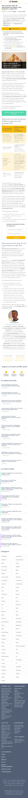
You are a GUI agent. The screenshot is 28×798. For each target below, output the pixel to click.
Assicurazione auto (18, 725)
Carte (3, 754)
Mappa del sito (6, 769)
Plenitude (4, 635)
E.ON (3, 590)
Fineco (17, 601)
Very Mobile (18, 666)
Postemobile (18, 635)
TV (16, 663)
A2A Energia (4, 556)
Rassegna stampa (7, 781)
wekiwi (3, 677)
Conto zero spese (18, 739)
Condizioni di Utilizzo (15, 781)
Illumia (17, 614)
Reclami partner (8, 785)
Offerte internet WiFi (6, 697)
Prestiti (17, 639)
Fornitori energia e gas (6, 741)
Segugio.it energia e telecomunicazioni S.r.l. (14, 790)
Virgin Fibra (4, 670)
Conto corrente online (19, 740)
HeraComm (18, 604)
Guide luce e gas (5, 734)
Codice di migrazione (6, 709)
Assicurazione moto (19, 726)
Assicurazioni (4, 566)
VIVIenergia (18, 670)
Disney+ (17, 587)
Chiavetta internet (18, 706)
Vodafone (4, 673)
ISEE (15, 71)
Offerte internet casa (6, 688)
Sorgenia (3, 652)
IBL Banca (4, 611)
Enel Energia (4, 594)
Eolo (17, 597)
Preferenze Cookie (20, 783)
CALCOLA (16, 237)
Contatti (21, 785)
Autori (9, 780)
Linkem (3, 625)
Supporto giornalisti (21, 780)
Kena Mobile (18, 621)
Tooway (3, 663)
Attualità (18, 566)
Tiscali (3, 659)
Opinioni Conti (17, 742)
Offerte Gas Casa (5, 728)
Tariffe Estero (17, 696)
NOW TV (18, 628)
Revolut (3, 646)
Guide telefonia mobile (19, 702)
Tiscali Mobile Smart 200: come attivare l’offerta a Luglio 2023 (20, 359)
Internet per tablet (18, 705)
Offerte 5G (16, 694)
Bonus (17, 573)
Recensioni (13, 780)
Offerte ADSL (4, 702)
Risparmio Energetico (20, 646)
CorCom (7, 335)
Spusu (17, 652)
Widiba (17, 677)
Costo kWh (4, 738)
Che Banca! (18, 577)
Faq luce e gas (4, 735)
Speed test (4, 708)
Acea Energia (19, 556)
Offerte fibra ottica (5, 690)
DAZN (3, 587)
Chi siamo (5, 780)
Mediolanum (18, 625)
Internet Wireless (5, 621)
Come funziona (6, 771)
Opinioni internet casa (6, 715)
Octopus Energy (5, 632)
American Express (20, 559)
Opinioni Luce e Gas (6, 732)
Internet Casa (19, 618)
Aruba (17, 563)
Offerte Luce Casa (5, 726)
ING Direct (4, 618)
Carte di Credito (5, 577)
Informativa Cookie (11, 783)
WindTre (3, 680)
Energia (17, 594)
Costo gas (3, 740)
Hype (17, 608)
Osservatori (18, 632)
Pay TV (3, 762)
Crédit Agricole (19, 583)
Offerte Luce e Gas (5, 725)
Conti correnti (19, 736)
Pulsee (3, 642)
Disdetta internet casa (6, 711)
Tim (16, 656)
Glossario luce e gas (6, 737)
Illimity (3, 614)
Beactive (3, 573)
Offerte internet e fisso (6, 703)
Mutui (14, 11)
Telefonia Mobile (5, 656)
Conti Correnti (4, 580)
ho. (2, 608)
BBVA (17, 570)
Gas (2, 604)
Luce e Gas (4, 722)
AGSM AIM (4, 559)
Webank (17, 673)
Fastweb (3, 601)
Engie (3, 597)
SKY (17, 649)
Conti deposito (19, 580)
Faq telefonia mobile (19, 703)
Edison (17, 590)
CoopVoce (4, 583)
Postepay (4, 639)
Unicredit (3, 666)
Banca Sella (4, 570)
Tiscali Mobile (19, 659)
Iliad (17, 611)
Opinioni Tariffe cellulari (19, 700)
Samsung (4, 649)
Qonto (17, 642)
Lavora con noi (16, 785)
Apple (3, 563)
